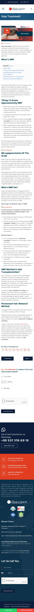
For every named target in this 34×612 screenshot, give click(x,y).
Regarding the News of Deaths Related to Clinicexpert (13, 527)
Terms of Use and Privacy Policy (20, 607)
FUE (21, 324)
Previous (8, 358)
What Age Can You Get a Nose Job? (11, 532)
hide (11, 66)
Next (27, 358)
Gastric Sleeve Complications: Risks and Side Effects (16, 536)
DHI (27, 324)
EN (24, 2)
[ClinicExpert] (17, 8)
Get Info (9, 610)
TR (27, 2)
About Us (6, 607)
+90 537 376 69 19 (26, 610)
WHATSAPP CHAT (9, 446)
